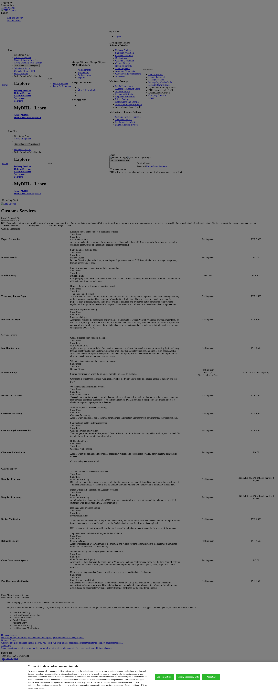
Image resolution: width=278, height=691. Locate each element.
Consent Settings (164, 677)
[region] (139, 676)
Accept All (211, 677)
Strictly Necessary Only (188, 677)
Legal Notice (39, 688)
